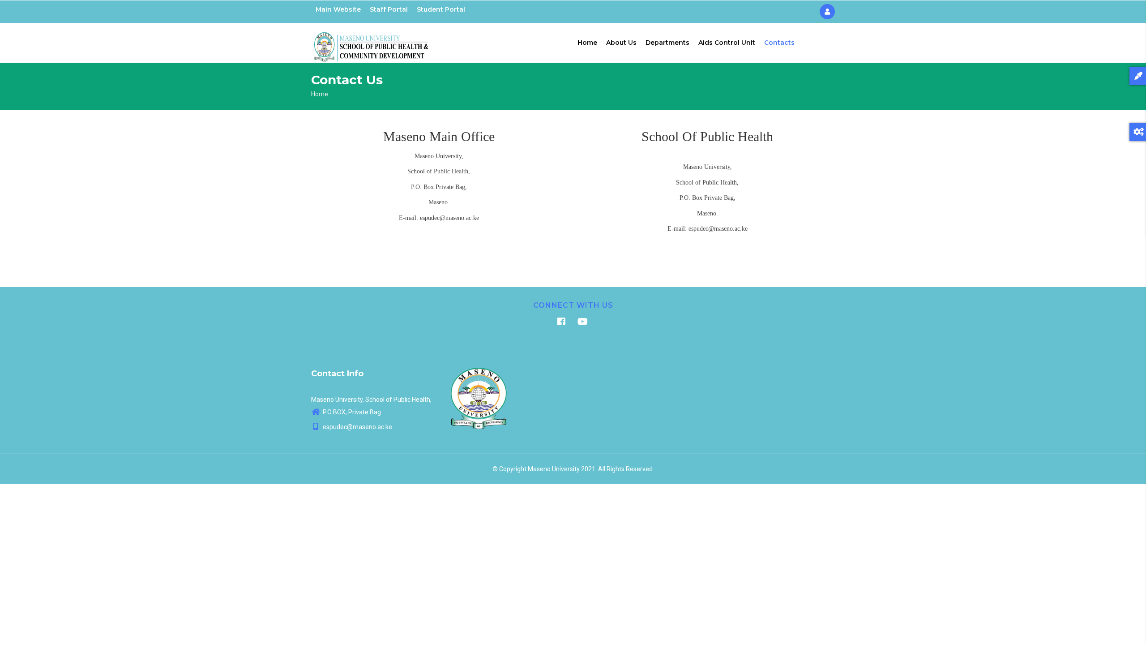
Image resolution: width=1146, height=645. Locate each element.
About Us (621, 43)
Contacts (779, 43)
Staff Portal (389, 9)
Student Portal (441, 9)
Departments (667, 43)
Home (587, 43)
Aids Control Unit (726, 43)
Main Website (338, 9)
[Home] (371, 41)
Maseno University (554, 469)
